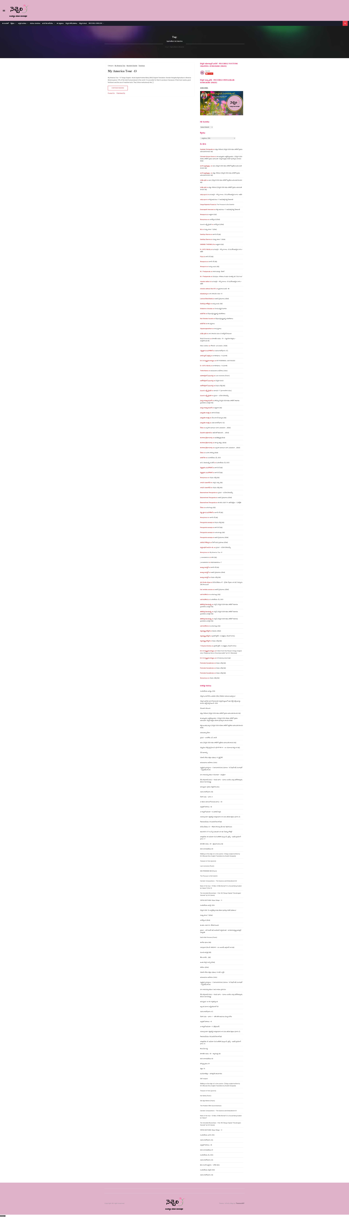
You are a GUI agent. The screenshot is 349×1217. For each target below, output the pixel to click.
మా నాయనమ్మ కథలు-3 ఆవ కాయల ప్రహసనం (213, 989)
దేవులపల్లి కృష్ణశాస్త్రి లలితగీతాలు (216, 313)
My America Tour (120, 66)
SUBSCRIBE (204, 88)
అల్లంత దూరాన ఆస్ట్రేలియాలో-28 (209, 1006)
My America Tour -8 (216, 552)
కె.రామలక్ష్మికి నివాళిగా (221, 308)
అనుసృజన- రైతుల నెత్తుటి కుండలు (210, 787)
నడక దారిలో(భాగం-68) (206, 792)
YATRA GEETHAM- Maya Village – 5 (211, 900)
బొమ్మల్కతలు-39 (205, 1063)
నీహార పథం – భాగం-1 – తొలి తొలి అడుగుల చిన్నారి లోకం (216, 1016)
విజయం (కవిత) (216, 631)
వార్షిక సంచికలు (22, 23)
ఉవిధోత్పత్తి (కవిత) (220, 437)
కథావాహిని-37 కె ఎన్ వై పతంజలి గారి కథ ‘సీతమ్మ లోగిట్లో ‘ (216, 832)
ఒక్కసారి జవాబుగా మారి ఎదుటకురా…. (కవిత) (218, 428)
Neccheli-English (95, 23)
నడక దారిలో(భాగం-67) (206, 1011)
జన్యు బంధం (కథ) (214, 266)
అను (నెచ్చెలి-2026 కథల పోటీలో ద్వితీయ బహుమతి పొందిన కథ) (218, 742)
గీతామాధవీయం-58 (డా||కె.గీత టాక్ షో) (211, 1036)
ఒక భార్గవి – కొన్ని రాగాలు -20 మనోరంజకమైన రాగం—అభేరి (225, 194)
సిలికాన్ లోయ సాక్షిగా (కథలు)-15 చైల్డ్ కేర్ (211, 757)
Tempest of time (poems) (208, 861)
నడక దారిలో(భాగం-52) (218, 423)
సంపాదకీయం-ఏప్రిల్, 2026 (207, 1170)
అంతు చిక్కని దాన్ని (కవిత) (207, 962)
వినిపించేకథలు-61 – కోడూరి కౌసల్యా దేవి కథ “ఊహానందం (216, 827)
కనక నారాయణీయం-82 (206, 1058)
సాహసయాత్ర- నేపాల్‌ (218, 271)
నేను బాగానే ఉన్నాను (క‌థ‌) (219, 418)
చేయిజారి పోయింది (205, 708)
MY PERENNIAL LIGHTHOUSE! (226, 360)
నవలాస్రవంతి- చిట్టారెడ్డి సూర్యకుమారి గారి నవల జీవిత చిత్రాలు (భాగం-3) (220, 817)
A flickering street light (224, 658)
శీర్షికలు (12, 23)
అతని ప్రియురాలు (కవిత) (222, 298)
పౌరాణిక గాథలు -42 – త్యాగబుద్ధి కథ (210, 1053)
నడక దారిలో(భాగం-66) (206, 1140)
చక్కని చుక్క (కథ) (218, 482)
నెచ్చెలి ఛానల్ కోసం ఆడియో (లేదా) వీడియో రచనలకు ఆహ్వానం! (217, 696)
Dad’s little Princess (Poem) (208, 937)
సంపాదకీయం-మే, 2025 (214, 457)
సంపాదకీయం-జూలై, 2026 (207, 905)
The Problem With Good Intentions (210, 1106)
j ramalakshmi (204, 562)
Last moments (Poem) (222, 375)
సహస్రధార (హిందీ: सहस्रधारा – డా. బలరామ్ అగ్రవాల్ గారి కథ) (217, 947)
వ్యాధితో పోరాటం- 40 (206, 1145)
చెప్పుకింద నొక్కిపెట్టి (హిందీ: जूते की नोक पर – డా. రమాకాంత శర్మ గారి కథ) (220, 747)
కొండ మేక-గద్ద (204, 1048)
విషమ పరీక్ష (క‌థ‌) (220, 385)
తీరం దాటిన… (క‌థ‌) (205, 957)
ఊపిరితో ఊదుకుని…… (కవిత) (221, 433)
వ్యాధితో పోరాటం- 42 (206, 807)
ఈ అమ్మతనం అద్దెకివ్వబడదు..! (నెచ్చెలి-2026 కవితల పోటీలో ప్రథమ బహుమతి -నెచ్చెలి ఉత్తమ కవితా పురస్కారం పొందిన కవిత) (221, 159)
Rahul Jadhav (204, 346)
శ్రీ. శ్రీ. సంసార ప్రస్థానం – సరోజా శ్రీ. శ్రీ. (210, 1165)
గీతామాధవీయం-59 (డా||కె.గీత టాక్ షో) (211, 822)
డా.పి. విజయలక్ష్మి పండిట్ (207, 462)
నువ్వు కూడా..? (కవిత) (210, 229)
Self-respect (204, 1078)
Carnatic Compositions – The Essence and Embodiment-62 (218, 881)
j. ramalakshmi (204, 557)
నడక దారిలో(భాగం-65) (206, 1160)
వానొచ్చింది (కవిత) (215, 219)
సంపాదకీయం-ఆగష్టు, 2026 (207, 691)
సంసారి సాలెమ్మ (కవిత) (211, 452)
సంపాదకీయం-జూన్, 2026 (207, 1135)
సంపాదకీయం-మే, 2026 (206, 1155)
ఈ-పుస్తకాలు (60, 23)
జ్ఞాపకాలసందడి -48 (223, 288)
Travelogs (142, 66)
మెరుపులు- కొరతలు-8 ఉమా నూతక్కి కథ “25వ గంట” (227, 276)
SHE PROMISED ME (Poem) (208, 871)
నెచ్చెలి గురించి (83, 23)
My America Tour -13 (122, 71)
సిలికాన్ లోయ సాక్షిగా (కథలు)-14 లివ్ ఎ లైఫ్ (212, 972)
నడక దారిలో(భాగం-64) (206, 1175)
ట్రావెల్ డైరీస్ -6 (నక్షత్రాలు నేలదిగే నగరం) (223, 636)
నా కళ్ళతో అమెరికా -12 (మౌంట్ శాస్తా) (210, 812)
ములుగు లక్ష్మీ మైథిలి (205, 224)
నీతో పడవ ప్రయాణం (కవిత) (220, 542)
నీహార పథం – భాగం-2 (206, 797)
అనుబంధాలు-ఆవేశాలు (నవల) (219, 370)
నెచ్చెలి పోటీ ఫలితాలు (71, 23)
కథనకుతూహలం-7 (216, 562)
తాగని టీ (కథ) (217, 234)
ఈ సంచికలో (5, 23)
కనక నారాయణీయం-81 (206, 1150)
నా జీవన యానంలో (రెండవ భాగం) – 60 (211, 802)
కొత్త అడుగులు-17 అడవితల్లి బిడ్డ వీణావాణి (221, 199)
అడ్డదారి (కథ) (213, 214)
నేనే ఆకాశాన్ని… (204, 752)
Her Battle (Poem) (205, 1096)
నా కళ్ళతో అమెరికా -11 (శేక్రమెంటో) (210, 1026)
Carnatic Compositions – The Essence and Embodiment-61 (218, 1111)
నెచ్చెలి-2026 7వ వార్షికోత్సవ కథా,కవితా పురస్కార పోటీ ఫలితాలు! (218, 910)
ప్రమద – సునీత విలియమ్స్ (221, 395)
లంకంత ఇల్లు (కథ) (210, 507)
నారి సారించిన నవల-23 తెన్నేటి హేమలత (220, 333)
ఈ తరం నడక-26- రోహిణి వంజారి (209, 925)
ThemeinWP (240, 1203)
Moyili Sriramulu (205, 338)
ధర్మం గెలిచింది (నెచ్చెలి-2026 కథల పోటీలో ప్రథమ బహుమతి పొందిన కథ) (220, 713)
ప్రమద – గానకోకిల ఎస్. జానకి (208, 737)
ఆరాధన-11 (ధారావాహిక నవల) (223, 390)
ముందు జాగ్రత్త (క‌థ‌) (205, 952)
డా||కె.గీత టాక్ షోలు (47, 23)
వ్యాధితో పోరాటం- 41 (206, 1021)
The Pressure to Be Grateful (225, 204)
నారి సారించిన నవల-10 (215, 293)
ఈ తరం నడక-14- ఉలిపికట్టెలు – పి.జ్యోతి (229, 502)
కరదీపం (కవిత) (204, 967)
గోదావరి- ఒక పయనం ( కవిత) (219, 346)
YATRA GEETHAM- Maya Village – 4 (211, 1130)
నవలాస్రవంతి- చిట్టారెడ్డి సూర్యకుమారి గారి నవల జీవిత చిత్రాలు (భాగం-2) (220, 1031)
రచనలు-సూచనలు (35, 23)
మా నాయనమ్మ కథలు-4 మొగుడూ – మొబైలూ (213, 775)
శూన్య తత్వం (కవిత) (220, 442)
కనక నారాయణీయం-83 (206, 849)
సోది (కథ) (214, 557)
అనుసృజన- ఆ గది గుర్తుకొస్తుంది (209, 1001)
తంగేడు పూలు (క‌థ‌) (205, 942)
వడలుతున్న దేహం (205, 732)
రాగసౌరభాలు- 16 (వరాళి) (220, 356)
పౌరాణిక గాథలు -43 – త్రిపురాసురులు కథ (211, 844)
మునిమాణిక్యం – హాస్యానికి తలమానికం (211, 1073)
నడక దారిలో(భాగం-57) (221, 351)
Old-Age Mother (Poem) (207, 1101)
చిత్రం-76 (202, 1068)
